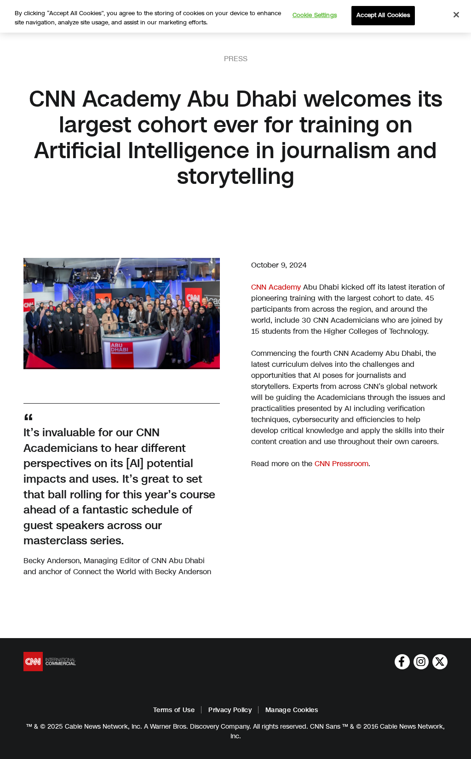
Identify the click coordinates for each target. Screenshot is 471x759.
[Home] (49, 661)
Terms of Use (174, 710)
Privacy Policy (230, 710)
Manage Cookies (291, 710)
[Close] (456, 15)
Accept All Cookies (382, 15)
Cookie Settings (315, 15)
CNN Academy (276, 287)
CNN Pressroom (341, 463)
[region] (235, 16)
